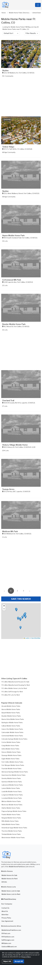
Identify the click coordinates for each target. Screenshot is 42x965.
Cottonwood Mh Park (11, 280)
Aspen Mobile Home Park (13, 235)
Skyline (5, 70)
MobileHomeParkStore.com (18, 866)
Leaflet (27, 638)
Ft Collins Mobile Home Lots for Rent (14, 688)
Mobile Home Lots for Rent (11, 894)
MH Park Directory (8, 899)
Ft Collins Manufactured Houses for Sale (15, 682)
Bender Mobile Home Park (13, 324)
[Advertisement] (21, 563)
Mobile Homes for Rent (10, 878)
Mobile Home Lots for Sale (11, 891)
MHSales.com (6, 943)
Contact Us (5, 908)
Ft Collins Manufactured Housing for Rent (16, 685)
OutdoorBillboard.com (9, 946)
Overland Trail (8, 400)
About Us (5, 911)
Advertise (5, 914)
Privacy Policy (6, 918)
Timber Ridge (8, 147)
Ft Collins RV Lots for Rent (11, 695)
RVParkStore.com (8, 937)
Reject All (7, 961)
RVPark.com (6, 933)
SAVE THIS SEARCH (21, 599)
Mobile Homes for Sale (9, 875)
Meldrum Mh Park (10, 531)
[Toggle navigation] (38, 5)
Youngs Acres (8, 489)
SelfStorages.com (8, 940)
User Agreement (7, 921)
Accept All (19, 961)
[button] (20, 619)
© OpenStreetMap (35, 638)
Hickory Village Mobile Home (15, 445)
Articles (4, 882)
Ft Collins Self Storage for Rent (12, 691)
